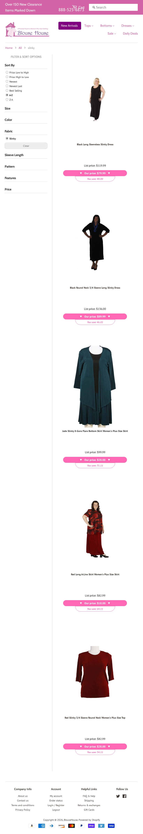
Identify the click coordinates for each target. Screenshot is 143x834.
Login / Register (56, 805)
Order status (56, 800)
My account (56, 796)
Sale (111, 33)
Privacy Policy (22, 809)
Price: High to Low (19, 77)
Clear (26, 146)
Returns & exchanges (89, 805)
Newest (13, 81)
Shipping (89, 800)
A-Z (11, 95)
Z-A (11, 99)
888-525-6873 (71, 9)
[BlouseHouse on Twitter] (118, 796)
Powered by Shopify (89, 819)
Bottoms (106, 26)
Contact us (22, 800)
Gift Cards (89, 809)
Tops (87, 26)
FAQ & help (89, 796)
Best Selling (15, 90)
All (20, 48)
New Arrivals (69, 26)
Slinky (12, 138)
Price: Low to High (19, 72)
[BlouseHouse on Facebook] (124, 796)
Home (9, 48)
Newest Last (15, 86)
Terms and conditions (22, 805)
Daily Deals (130, 33)
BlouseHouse (71, 819)
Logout (56, 809)
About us (23, 796)
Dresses (126, 26)
